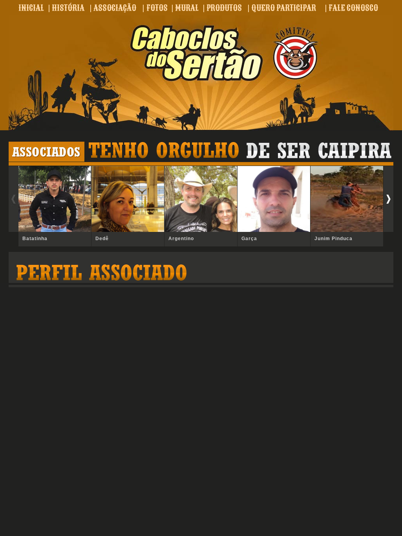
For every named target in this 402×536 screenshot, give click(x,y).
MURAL (187, 7)
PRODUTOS (224, 7)
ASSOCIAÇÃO (114, 7)
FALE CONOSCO (353, 7)
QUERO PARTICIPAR (283, 7)
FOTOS (157, 7)
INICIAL (31, 7)
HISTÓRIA (68, 7)
